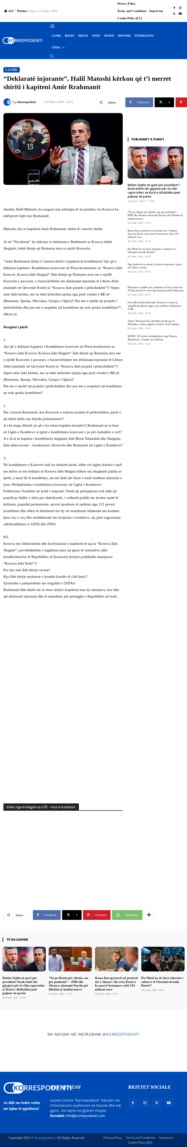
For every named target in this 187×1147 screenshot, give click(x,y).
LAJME (11, 70)
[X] (174, 14)
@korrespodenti (121, 1034)
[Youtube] (180, 14)
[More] (149, 915)
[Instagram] (180, 8)
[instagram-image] (15, 1055)
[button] (52, 56)
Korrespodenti (27, 102)
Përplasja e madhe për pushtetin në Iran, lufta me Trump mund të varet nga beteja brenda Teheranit (156, 289)
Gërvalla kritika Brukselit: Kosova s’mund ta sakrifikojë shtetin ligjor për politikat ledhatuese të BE (154, 305)
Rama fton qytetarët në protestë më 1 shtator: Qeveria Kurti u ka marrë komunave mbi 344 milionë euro (153, 233)
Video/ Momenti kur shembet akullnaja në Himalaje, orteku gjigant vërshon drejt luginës (153, 322)
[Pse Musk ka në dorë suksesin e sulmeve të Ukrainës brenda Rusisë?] (163, 959)
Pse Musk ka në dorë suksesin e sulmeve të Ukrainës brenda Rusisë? (152, 250)
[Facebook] (174, 8)
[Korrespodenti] (7, 102)
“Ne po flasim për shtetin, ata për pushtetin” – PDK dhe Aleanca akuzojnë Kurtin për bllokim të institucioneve (155, 215)
